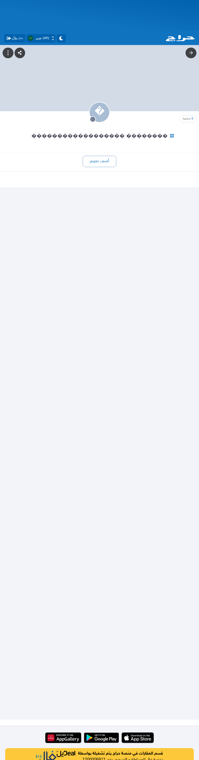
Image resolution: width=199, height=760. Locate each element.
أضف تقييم (99, 161)
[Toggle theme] (61, 38)
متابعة (188, 119)
